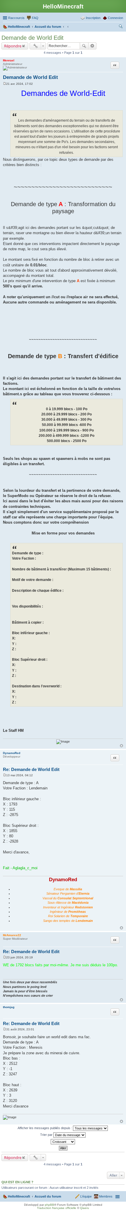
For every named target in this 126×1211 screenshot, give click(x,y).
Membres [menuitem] (106, 1196)
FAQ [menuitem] (35, 18)
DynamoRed (11, 753)
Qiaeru (84, 1208)
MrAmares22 (12, 935)
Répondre (12, 46)
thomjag (8, 1007)
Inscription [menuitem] (93, 18)
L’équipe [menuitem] (86, 1196)
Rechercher (84, 45)
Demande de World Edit (32, 37)
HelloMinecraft (19, 1196)
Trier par (46, 1134)
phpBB (49, 1204)
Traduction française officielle (56, 1208)
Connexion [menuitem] (115, 18)
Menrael (8, 60)
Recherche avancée (92, 45)
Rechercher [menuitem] (120, 27)
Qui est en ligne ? (17, 1182)
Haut (121, 745)
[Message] (4, 83)
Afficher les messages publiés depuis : (45, 1127)
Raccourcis (16, 18)
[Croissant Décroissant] (63, 1141)
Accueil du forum (48, 1196)
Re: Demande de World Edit (31, 769)
